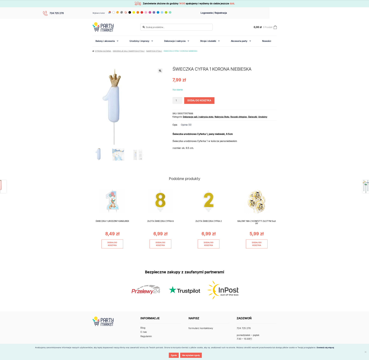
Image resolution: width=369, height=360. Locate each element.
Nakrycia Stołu (154, 51)
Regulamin (146, 336)
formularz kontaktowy (201, 328)
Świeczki (252, 117)
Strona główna (103, 51)
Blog (142, 327)
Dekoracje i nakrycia (175, 41)
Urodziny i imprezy (139, 41)
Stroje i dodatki (208, 41)
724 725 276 (57, 13)
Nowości (266, 41)
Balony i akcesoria (105, 41)
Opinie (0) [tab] (186, 124)
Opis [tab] (175, 124)
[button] (160, 70)
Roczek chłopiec (238, 117)
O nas (143, 331)
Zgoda (174, 355)
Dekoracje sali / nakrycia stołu (128, 51)
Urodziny (262, 117)
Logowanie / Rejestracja (214, 12)
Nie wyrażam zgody (191, 355)
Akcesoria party (239, 41)
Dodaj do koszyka (199, 100)
